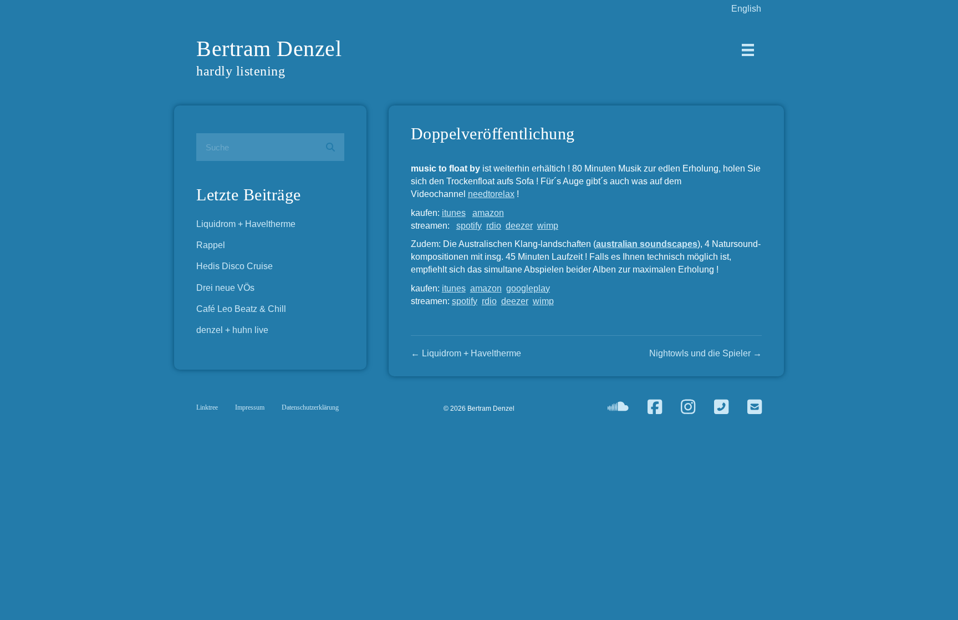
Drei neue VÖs (225, 288)
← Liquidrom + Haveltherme (466, 353)
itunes (454, 213)
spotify (469, 225)
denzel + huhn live (232, 330)
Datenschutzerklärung (310, 407)
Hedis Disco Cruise (234, 266)
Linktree (207, 407)
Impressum (249, 407)
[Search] (330, 147)
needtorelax (491, 194)
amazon (488, 213)
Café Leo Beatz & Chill (241, 309)
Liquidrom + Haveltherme (245, 224)
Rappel (210, 245)
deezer (519, 225)
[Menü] (748, 50)
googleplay (528, 288)
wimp (547, 225)
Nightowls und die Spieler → (705, 353)
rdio (493, 225)
